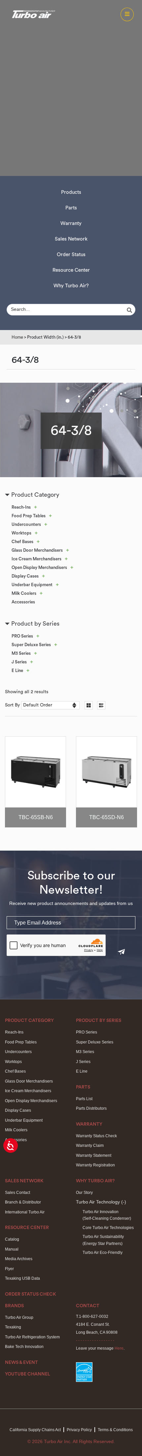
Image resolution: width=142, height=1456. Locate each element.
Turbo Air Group (19, 1317)
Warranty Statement (93, 1155)
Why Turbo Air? (71, 285)
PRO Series (22, 636)
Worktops (21, 533)
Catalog (12, 1239)
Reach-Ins (21, 507)
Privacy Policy (79, 1430)
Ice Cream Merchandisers (36, 559)
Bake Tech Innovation (24, 1346)
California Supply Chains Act (35, 1430)
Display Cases (25, 576)
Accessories (23, 602)
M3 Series (21, 653)
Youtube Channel (27, 1374)
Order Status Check (30, 1294)
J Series (19, 662)
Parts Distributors (91, 1108)
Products (71, 192)
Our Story (84, 1192)
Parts (71, 207)
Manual (11, 1249)
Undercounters (26, 524)
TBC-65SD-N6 (106, 817)
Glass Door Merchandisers (37, 550)
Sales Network (71, 239)
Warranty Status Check (96, 1136)
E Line (17, 670)
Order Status (71, 254)
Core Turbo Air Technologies (108, 1227)
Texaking (13, 1327)
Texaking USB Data (22, 1278)
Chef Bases (22, 541)
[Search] (130, 310)
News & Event (21, 1362)
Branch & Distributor (23, 1202)
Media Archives (18, 1259)
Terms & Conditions (115, 1430)
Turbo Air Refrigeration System (32, 1337)
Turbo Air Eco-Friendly (103, 1252)
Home (17, 337)
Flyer (9, 1268)
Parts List (84, 1098)
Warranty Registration (95, 1165)
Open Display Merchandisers (39, 567)
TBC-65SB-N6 (35, 817)
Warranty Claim (90, 1145)
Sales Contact (17, 1192)
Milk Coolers (24, 593)
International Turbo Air (25, 1212)
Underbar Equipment (32, 585)
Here (119, 1348)
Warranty (71, 223)
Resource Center (71, 270)
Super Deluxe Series (31, 645)
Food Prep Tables (29, 516)
